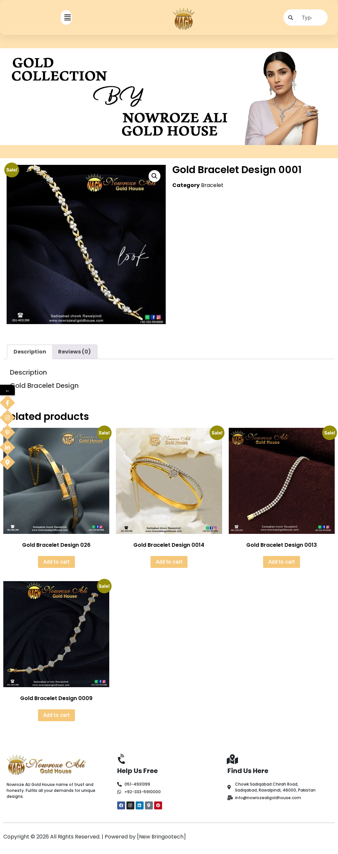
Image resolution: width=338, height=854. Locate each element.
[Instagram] (130, 805)
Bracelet (212, 185)
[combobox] (305, 17)
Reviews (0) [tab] (74, 351)
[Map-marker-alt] (149, 805)
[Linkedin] (140, 805)
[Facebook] (121, 805)
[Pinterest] (158, 805)
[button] (67, 17)
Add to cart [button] (56, 562)
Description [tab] (30, 351)
